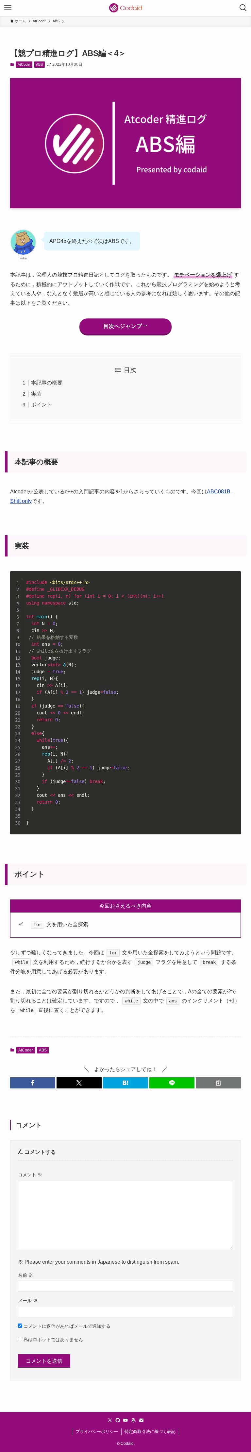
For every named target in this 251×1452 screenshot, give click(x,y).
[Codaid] (125, 8)
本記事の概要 (46, 382)
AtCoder (24, 64)
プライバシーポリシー (96, 1431)
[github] (118, 1420)
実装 (36, 394)
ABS (39, 64)
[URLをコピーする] (218, 1082)
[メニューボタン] (8, 8)
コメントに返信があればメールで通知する (66, 1326)
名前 (25, 1275)
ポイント (41, 404)
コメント (30, 1174)
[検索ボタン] (243, 8)
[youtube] (125, 1420)
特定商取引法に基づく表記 (150, 1431)
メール (28, 1300)
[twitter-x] (110, 1420)
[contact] (141, 1420)
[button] (32, 1082)
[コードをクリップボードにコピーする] (233, 585)
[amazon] (133, 1420)
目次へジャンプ (122, 326)
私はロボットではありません (52, 1339)
